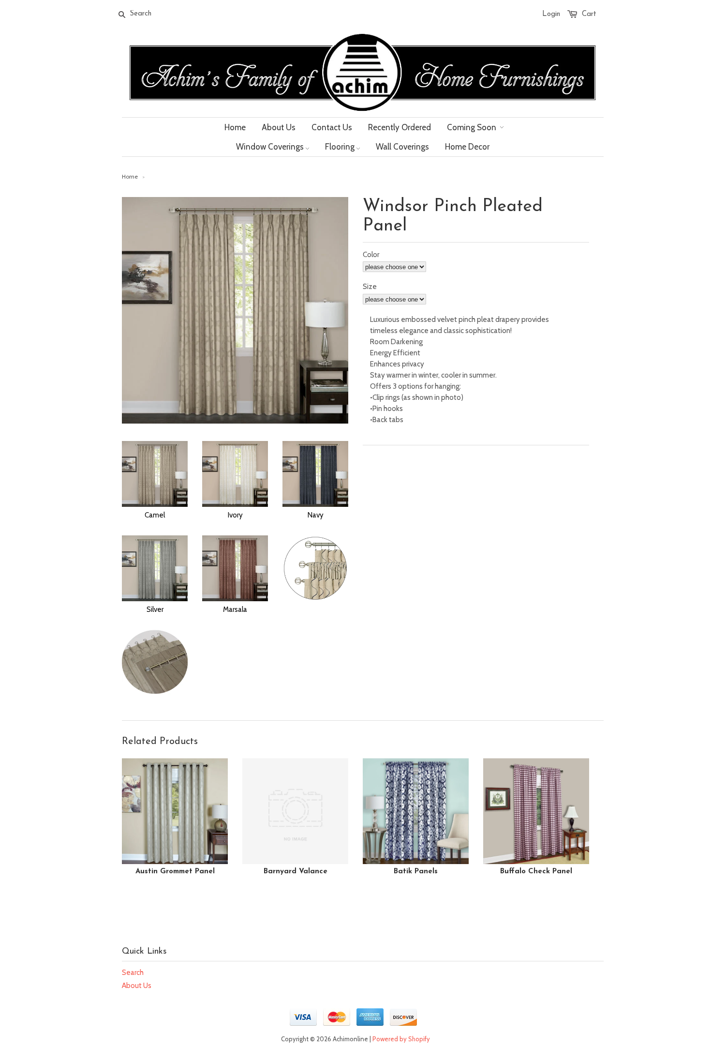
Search (133, 972)
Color (371, 254)
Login (551, 14)
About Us (136, 985)
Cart (589, 14)
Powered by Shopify (401, 1039)
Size (370, 286)
